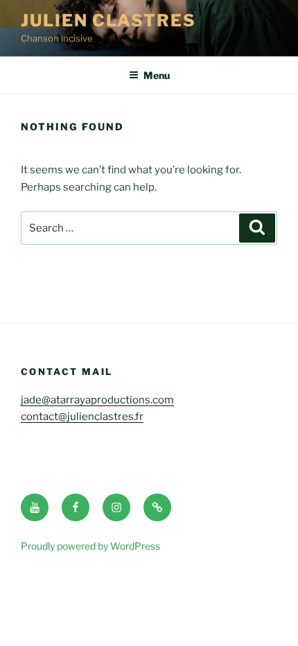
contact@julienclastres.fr (82, 416)
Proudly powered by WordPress (90, 546)
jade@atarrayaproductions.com (97, 400)
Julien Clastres (108, 20)
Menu (156, 75)
